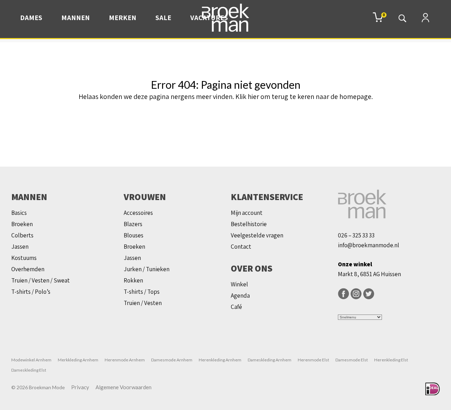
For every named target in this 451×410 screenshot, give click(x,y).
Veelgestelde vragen (257, 235)
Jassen (20, 246)
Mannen (75, 17)
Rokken (133, 280)
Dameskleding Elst (28, 370)
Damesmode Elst (351, 359)
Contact (241, 246)
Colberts (22, 235)
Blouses (133, 235)
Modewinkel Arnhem (31, 359)
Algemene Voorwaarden (123, 387)
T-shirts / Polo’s (30, 292)
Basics (19, 213)
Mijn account (246, 213)
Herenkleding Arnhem (220, 359)
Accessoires (138, 213)
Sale (163, 17)
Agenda (240, 295)
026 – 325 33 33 (356, 235)
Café (236, 307)
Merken (122, 17)
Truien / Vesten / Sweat (40, 280)
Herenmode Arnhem (125, 359)
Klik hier (247, 96)
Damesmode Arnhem (171, 359)
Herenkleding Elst (391, 359)
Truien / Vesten (143, 303)
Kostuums (24, 258)
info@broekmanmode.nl (368, 245)
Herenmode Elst (313, 359)
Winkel (239, 284)
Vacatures (209, 17)
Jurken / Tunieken (146, 269)
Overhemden (27, 269)
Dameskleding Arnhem (269, 359)
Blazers (133, 224)
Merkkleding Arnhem (78, 359)
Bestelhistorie (249, 224)
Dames (31, 17)
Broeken (22, 224)
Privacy (80, 387)
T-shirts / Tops (142, 292)
